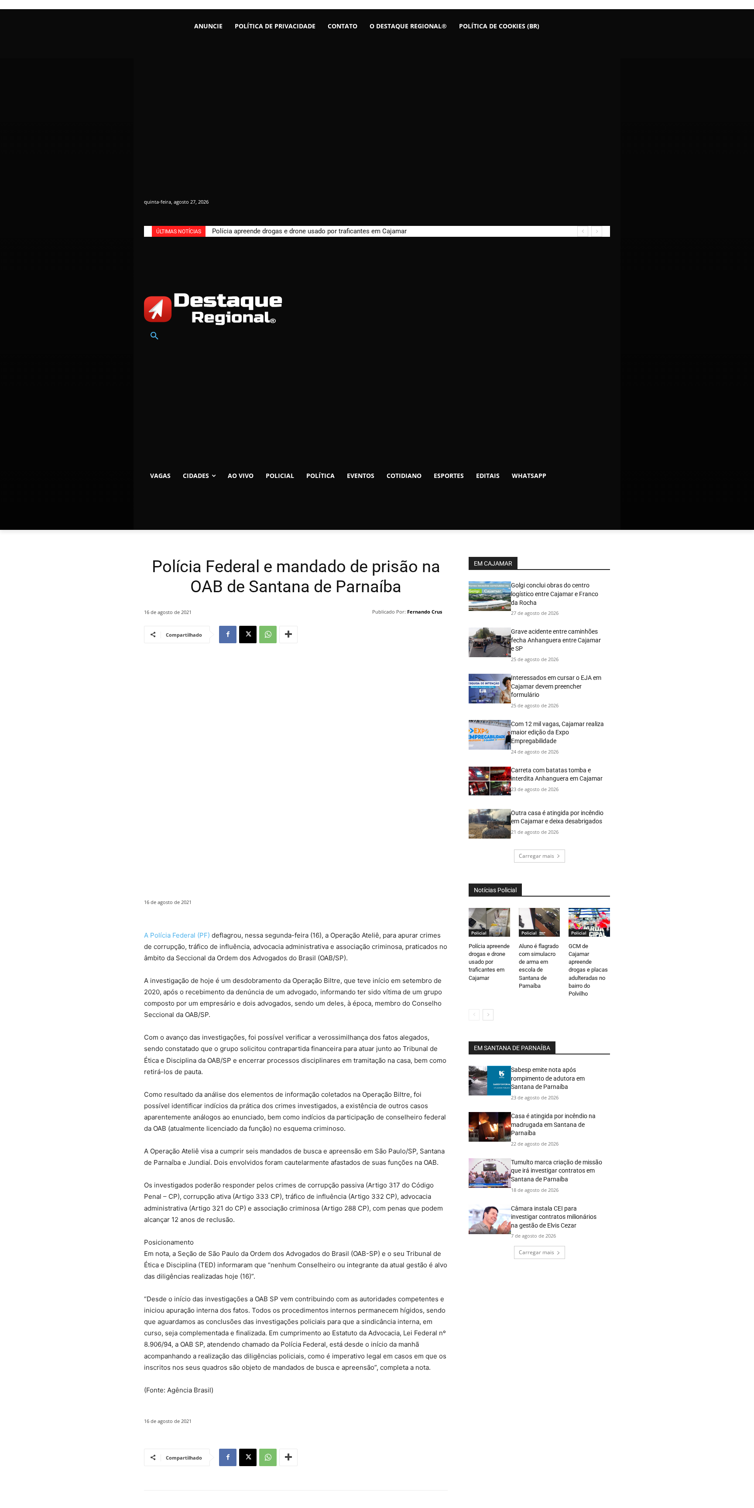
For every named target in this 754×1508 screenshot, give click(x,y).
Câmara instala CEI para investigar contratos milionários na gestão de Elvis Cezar (553, 1217)
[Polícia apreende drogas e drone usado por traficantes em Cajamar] (489, 922)
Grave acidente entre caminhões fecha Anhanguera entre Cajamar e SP (556, 640)
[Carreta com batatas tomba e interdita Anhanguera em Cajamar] (490, 781)
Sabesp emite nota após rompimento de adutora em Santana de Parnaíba (548, 1078)
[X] (248, 634)
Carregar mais (536, 856)
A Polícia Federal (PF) (177, 935)
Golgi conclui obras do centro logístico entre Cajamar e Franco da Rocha (554, 594)
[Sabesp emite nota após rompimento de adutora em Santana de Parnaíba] (490, 1080)
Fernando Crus (424, 611)
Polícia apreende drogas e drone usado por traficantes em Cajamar (309, 231)
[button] (154, 336)
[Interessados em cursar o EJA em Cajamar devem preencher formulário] (490, 688)
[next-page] (488, 1014)
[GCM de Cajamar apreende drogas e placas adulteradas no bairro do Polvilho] (589, 922)
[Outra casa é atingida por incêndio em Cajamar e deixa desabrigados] (490, 824)
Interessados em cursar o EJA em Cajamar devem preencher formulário (556, 686)
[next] (596, 231)
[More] (288, 634)
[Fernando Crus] (366, 611)
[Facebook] (227, 634)
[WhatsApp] (268, 634)
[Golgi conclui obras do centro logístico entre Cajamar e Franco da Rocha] (490, 596)
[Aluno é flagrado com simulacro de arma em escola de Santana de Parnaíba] (539, 922)
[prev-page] (474, 1014)
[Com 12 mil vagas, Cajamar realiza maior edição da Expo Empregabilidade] (490, 735)
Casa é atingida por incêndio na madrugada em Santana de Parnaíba (553, 1124)
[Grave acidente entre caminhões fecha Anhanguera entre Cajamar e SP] (490, 642)
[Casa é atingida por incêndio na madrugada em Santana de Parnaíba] (490, 1127)
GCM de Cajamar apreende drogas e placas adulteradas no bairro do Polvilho (588, 970)
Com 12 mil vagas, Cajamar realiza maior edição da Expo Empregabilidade (557, 732)
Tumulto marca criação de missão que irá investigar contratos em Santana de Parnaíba (556, 1171)
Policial (479, 933)
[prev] (582, 231)
